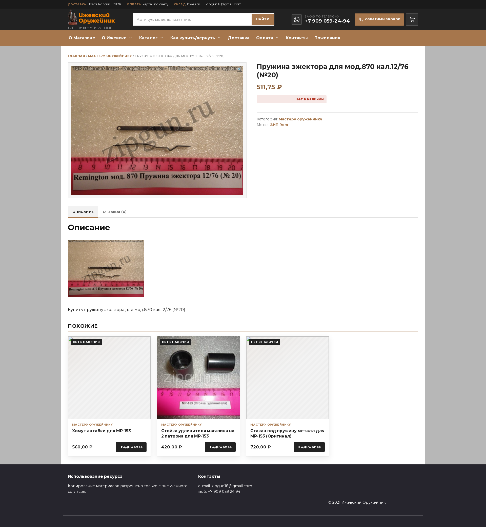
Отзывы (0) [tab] (115, 212)
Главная (76, 56)
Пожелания (327, 37)
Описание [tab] (83, 212)
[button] (239, 70)
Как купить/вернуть (192, 37)
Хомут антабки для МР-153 (101, 430)
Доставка (239, 37)
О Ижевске (114, 37)
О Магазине (82, 37)
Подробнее (131, 447)
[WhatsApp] (297, 19)
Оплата (264, 37)
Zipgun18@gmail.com (223, 4)
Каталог (148, 37)
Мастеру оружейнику (110, 56)
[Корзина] (412, 19)
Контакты (297, 37)
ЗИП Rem (279, 124)
